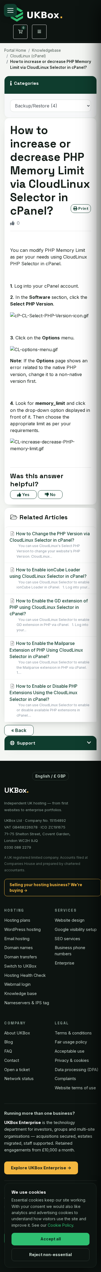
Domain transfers (20, 956)
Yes (25, 494)
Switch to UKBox (20, 966)
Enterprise (64, 963)
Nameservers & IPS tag (26, 1002)
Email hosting (16, 938)
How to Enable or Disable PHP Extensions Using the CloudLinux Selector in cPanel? (49, 700)
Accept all (50, 1238)
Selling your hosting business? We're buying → (46, 888)
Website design (69, 920)
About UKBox (17, 1033)
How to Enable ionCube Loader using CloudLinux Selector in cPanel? (50, 578)
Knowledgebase (46, 50)
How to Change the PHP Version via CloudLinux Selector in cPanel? (50, 544)
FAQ (8, 1051)
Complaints (65, 1078)
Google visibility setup (76, 929)
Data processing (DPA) (76, 1069)
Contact (11, 1060)
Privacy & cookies (72, 1060)
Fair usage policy (71, 1041)
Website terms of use (75, 1087)
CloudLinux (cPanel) (28, 56)
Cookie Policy (60, 1225)
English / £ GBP (50, 776)
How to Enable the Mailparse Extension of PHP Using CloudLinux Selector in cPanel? (49, 658)
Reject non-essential (50, 1254)
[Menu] (10, 10)
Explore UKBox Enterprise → (41, 1167)
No (52, 494)
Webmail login (17, 984)
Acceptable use (69, 1051)
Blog (8, 1041)
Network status (19, 1078)
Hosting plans (17, 920)
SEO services (67, 938)
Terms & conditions (73, 1033)
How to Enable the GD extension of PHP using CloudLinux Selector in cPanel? (49, 615)
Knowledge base (20, 993)
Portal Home (15, 50)
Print (82, 208)
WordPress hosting (22, 929)
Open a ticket (17, 1069)
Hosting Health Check (25, 975)
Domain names (18, 947)
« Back (19, 730)
